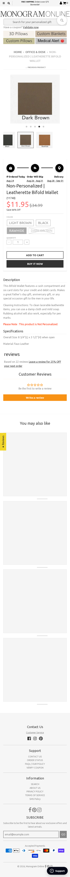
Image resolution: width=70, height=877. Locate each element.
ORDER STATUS (35, 760)
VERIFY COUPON (35, 767)
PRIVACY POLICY (35, 791)
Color (10, 217)
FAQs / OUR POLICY (35, 764)
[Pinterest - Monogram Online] (41, 738)
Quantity (11, 237)
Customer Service (35, 732)
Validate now (31, 27)
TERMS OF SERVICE (35, 795)
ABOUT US (35, 788)
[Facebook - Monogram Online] (29, 738)
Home (18, 52)
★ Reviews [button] (3, 441)
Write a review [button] (35, 397)
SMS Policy (35, 799)
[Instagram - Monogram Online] (35, 738)
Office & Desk (35, 52)
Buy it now (35, 263)
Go (63, 834)
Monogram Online (35, 866)
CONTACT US (35, 756)
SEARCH (35, 784)
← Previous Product (35, 67)
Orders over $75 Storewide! (35, 3)
